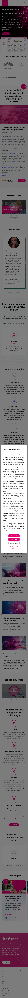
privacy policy (19, 479)
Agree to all (14, 536)
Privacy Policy (14, 546)
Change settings (14, 543)
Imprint (14, 548)
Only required (14, 539)
